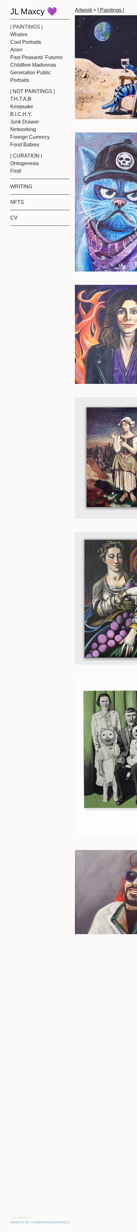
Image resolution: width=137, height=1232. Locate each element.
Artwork (85, 10)
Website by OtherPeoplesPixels (40, 1222)
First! (16, 171)
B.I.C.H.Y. (21, 114)
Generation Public (32, 73)
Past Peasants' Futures (38, 57)
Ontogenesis (25, 163)
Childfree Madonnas (35, 65)
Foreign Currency (32, 137)
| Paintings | (27, 27)
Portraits (21, 80)
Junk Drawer (25, 122)
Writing (22, 187)
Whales (19, 34)
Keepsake (21, 107)
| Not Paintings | (33, 91)
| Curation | (26, 156)
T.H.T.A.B (21, 99)
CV (13, 218)
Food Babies (25, 145)
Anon (16, 50)
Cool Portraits (27, 42)
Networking (25, 129)
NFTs (17, 202)
